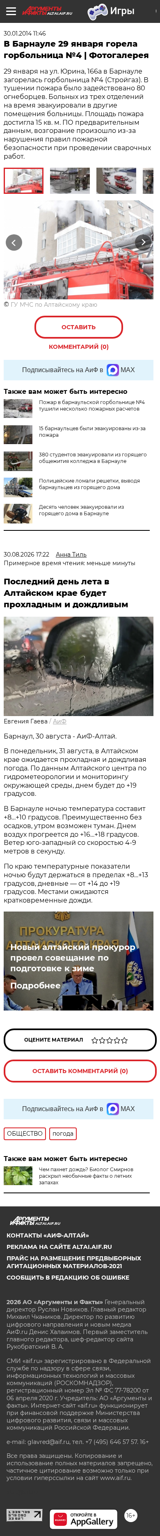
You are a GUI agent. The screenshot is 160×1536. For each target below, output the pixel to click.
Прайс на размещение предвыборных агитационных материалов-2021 (74, 1262)
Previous (13, 242)
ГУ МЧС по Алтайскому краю (54, 304)
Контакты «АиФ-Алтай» (48, 1235)
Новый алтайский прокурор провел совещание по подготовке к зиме (72, 957)
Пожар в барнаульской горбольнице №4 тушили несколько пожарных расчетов (92, 405)
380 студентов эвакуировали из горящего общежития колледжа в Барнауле (93, 457)
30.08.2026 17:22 (26, 554)
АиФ (59, 721)
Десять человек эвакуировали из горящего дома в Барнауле (81, 510)
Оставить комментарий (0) (79, 331)
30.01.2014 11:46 (25, 33)
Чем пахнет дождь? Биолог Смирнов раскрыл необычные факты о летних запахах (86, 1176)
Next (143, 242)
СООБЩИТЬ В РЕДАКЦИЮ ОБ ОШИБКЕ (68, 1277)
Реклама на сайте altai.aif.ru (59, 1247)
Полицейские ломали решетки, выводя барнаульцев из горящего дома (89, 484)
